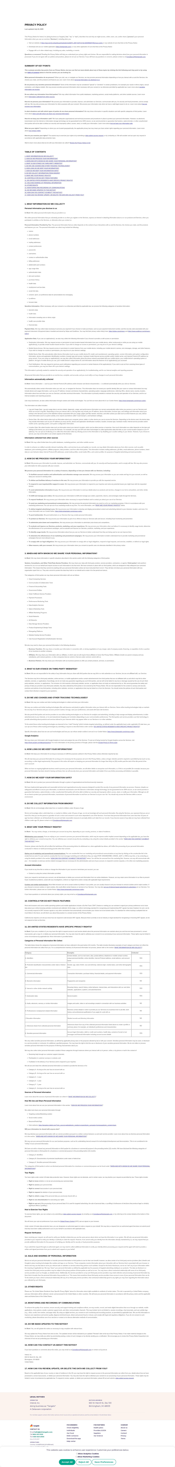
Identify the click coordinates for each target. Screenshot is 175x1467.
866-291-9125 (38, 1434)
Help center (71, 1441)
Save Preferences (104, 1462)
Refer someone (72, 1436)
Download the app (74, 1438)
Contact (124, 1433)
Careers (123, 1430)
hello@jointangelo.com (43, 1432)
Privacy (123, 1436)
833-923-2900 (38, 1437)
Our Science (98, 1436)
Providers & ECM (100, 1430)
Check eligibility (73, 1428)
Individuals (71, 1430)
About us (124, 1428)
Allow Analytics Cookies (88, 1454)
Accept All (67, 1462)
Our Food (70, 1433)
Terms (123, 1438)
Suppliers (97, 1433)
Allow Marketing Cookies (88, 1457)
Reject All (83, 1462)
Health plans (98, 1428)
